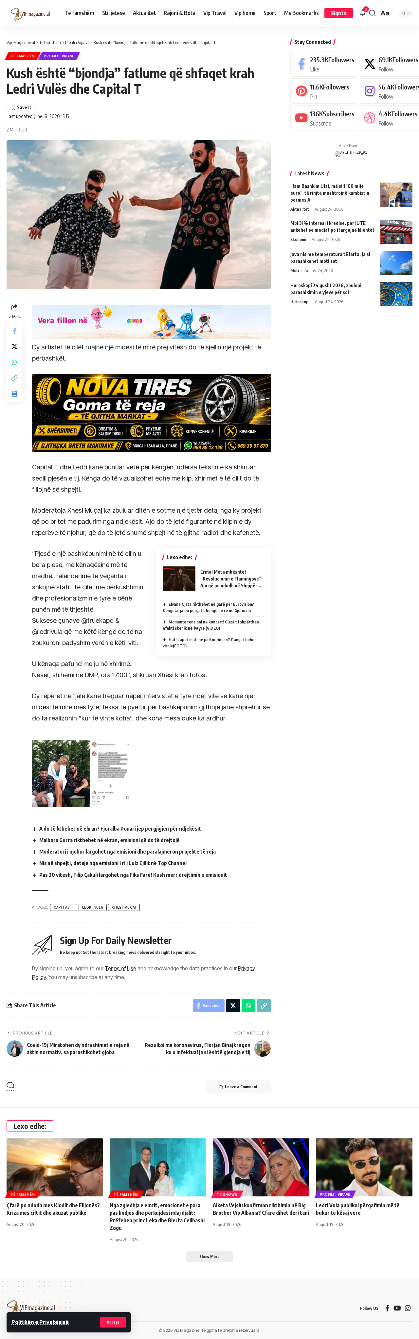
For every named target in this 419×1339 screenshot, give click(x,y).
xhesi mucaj (124, 907)
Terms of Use (120, 968)
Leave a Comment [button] (241, 1086)
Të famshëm (22, 56)
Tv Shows (227, 1194)
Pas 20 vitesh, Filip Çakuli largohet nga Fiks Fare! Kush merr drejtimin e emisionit (133, 875)
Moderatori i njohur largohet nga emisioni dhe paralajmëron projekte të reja (127, 851)
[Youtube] (323, 117)
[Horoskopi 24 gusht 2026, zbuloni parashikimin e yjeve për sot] (396, 294)
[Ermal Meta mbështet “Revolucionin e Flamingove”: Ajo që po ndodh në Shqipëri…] (179, 578)
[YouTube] (397, 1308)
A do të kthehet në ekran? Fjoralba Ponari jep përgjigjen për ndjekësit (120, 828)
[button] (113, 1322)
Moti (294, 270)
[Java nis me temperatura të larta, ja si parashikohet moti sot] (396, 262)
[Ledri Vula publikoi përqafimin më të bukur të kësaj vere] (364, 1167)
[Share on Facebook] (14, 331)
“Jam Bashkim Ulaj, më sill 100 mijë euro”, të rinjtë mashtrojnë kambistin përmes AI (329, 193)
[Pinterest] (323, 90)
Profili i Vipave (59, 56)
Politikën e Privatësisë (40, 1322)
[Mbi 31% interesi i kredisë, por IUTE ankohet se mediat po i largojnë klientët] (396, 231)
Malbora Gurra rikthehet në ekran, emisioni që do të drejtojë (109, 840)
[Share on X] (14, 346)
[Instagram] (407, 1308)
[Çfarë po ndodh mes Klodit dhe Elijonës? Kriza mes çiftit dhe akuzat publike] (55, 1167)
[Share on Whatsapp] (14, 362)
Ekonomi (298, 239)
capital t (64, 907)
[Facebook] (323, 63)
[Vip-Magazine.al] (30, 13)
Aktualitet (299, 209)
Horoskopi (299, 301)
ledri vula (92, 907)
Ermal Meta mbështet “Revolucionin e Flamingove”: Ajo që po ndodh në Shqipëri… (231, 578)
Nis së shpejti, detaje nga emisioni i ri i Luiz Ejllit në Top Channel (113, 863)
